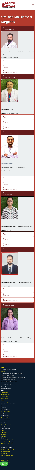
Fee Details (3, 426)
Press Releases (4, 396)
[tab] (17, 28)
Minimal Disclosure (5, 386)
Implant (3, 459)
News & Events (4, 392)
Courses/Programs (5, 419)
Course (7, 459)
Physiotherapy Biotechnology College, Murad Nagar (13, 377)
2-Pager (11, 442)
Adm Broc (4, 442)
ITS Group (3, 367)
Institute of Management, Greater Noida (10, 383)
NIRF (2, 430)
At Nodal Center (5, 451)
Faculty (3, 371)
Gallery (2, 400)
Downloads (4, 432)
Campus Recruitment (6, 425)
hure (8, 442)
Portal (9, 428)
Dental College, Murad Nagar (7, 375)
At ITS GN (4, 453)
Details (6, 461)
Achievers (3, 434)
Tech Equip (3, 436)
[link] (9, 32)
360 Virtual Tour (5, 417)
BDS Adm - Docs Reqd (7, 449)
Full (13, 440)
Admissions (4, 421)
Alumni (3, 423)
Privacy (2, 413)
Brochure (9, 440)
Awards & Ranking (5, 394)
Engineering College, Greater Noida (9, 381)
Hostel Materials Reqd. (7, 455)
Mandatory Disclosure (6, 388)
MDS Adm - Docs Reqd (7, 444)
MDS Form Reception (5, 411)
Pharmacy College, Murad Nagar (8, 379)
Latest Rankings (4, 402)
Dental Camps (4, 398)
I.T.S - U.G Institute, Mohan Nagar (8, 385)
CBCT (2, 461)
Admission (4, 440)
